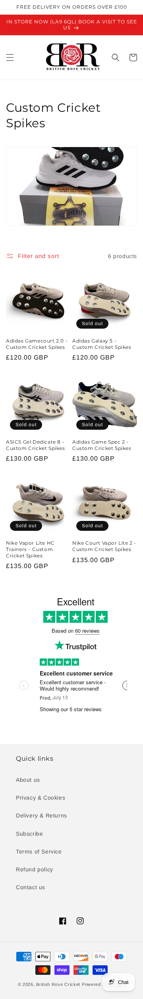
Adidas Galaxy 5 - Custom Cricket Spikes (101, 344)
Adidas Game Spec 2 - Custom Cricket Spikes (101, 445)
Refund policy (34, 869)
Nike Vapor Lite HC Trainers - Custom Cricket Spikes (30, 549)
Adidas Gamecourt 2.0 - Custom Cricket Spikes (37, 344)
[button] (10, 57)
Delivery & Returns (41, 815)
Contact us (30, 887)
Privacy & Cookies (40, 797)
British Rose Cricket (58, 984)
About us (28, 780)
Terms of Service (39, 851)
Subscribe (29, 834)
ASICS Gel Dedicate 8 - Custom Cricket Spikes (35, 445)
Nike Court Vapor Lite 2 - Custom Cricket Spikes (104, 546)
